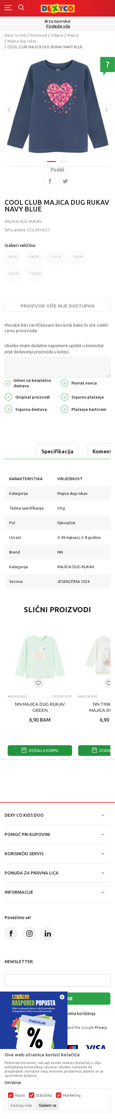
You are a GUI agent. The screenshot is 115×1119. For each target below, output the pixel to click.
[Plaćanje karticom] (64, 408)
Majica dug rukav (21, 41)
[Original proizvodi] (8, 396)
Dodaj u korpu (43, 751)
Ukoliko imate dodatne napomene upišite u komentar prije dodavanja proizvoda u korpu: (54, 348)
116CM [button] (77, 257)
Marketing (72, 1095)
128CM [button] (35, 273)
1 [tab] (51, 161)
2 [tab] (63, 161)
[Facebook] (49, 181)
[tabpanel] (57, 105)
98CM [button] (12, 257)
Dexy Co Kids (15, 35)
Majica (73, 35)
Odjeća (57, 35)
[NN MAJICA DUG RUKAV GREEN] (40, 658)
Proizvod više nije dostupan (57, 305)
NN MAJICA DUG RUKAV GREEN (40, 707)
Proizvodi (38, 35)
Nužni (20, 1095)
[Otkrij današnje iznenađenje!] (33, 1024)
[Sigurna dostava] (8, 408)
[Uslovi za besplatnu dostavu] (7, 382)
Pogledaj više (58, 26)
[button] (38, 683)
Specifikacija (57, 451)
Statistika (44, 1095)
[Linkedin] (48, 933)
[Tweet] (65, 181)
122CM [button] (13, 273)
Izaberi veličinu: (20, 245)
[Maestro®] (72, 1048)
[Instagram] (29, 933)
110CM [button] (55, 257)
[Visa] (95, 1048)
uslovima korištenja (77, 1013)
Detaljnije (13, 1082)
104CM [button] (33, 257)
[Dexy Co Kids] (58, 8)
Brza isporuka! (58, 21)
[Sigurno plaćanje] (64, 396)
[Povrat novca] (64, 382)
